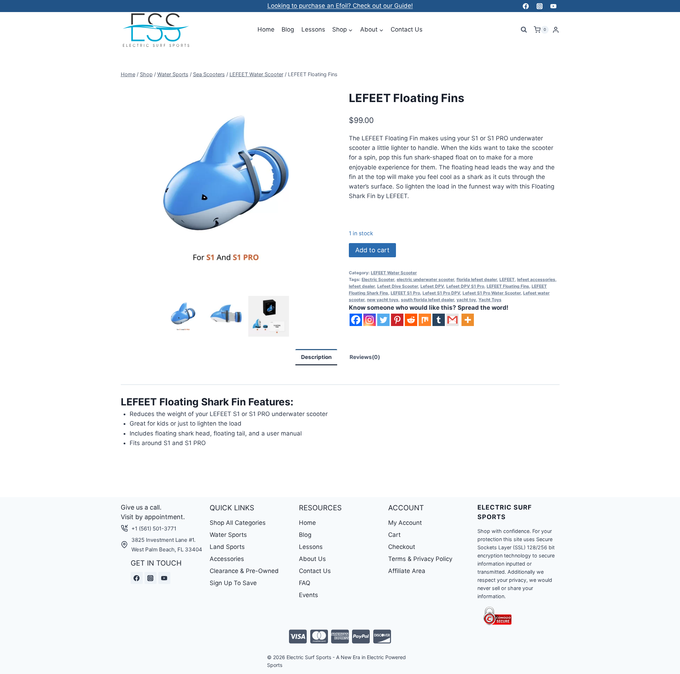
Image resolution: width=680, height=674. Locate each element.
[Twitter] (383, 320)
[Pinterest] (397, 320)
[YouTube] (554, 6)
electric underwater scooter (425, 279)
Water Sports (228, 534)
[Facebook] (526, 6)
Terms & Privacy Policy (420, 558)
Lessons (313, 29)
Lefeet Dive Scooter (397, 286)
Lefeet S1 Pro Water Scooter (492, 293)
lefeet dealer (362, 286)
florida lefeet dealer (477, 279)
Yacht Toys (490, 299)
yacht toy (466, 299)
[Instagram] (539, 6)
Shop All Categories (238, 522)
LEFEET (507, 279)
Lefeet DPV (432, 286)
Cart (394, 534)
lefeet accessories (536, 279)
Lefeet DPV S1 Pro (465, 286)
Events (308, 595)
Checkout (401, 546)
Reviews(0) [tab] (365, 357)
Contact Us (407, 29)
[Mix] (425, 320)
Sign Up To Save (233, 582)
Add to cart (372, 250)
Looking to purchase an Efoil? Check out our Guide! (340, 5)
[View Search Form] (523, 29)
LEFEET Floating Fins (508, 286)
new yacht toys (382, 299)
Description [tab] (316, 357)
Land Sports (227, 546)
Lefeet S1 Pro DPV (441, 293)
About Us (312, 558)
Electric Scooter (378, 279)
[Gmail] (452, 320)
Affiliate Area (406, 570)
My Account (405, 522)
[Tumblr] (438, 320)
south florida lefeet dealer (427, 299)
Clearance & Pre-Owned (244, 570)
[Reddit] (411, 320)
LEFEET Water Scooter (394, 272)
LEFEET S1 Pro (405, 293)
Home (265, 29)
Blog (288, 29)
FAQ (304, 582)
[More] (467, 320)
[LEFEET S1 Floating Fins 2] (226, 189)
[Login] (555, 30)
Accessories (227, 558)
